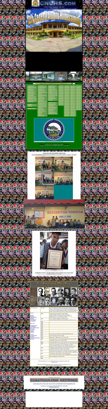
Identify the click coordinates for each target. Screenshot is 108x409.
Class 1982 (67, 114)
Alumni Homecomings (53, 107)
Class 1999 (67, 87)
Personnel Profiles (31, 92)
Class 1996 (67, 92)
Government (32, 320)
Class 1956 (79, 92)
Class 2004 (61, 100)
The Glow (30, 104)
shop (0, 408)
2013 (42, 356)
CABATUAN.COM (37, 383)
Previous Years (41, 89)
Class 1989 (67, 103)
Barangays (32, 316)
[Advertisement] (54, 62)
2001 (42, 328)
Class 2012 (61, 87)
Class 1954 (79, 95)
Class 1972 (73, 98)
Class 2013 (61, 86)
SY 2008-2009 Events (43, 86)
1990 (42, 325)
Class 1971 (73, 100)
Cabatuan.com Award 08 (53, 92)
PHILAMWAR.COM (70, 383)
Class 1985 (67, 109)
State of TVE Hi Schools (32, 100)
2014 (42, 358)
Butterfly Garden (42, 98)
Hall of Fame (51, 110)
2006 (42, 337)
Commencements (42, 90)
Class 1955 (79, 93)
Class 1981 (67, 115)
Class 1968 (73, 104)
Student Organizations (43, 104)
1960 (42, 313)
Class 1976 (73, 92)
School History (31, 89)
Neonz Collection (42, 115)
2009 (42, 343)
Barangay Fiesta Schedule (33, 318)
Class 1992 (67, 98)
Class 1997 (67, 90)
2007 (42, 339)
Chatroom (40, 112)
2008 (42, 342)
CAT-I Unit (40, 93)
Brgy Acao (32, 323)
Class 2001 (61, 104)
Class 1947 (79, 106)
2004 (42, 333)
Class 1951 (79, 100)
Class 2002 (61, 103)
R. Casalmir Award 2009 (53, 93)
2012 (42, 353)
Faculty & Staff (31, 90)
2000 (42, 326)
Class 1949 (79, 103)
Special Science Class (43, 101)
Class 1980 (73, 86)
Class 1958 (79, 89)
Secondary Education (43, 103)
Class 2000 (67, 86)
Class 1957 (79, 90)
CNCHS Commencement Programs (33, 335)
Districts (32, 315)
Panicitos (32, 332)
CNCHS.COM (45, 383)
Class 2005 (61, 98)
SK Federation (33, 319)
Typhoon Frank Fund (52, 98)
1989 (42, 323)
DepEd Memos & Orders (32, 98)
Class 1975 (73, 93)
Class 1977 (73, 90)
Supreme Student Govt (43, 106)
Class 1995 (67, 93)
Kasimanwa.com (33, 325)
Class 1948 (79, 104)
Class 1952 (79, 98)
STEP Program (41, 100)
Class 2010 (61, 90)
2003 (42, 332)
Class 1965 (73, 109)
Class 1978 (73, 89)
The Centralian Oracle (34, 327)
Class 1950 (79, 101)
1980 (42, 321)
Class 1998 (67, 89)
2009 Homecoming (52, 104)
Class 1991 (67, 100)
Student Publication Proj (43, 92)
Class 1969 (73, 103)
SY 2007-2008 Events (43, 87)
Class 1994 (67, 95)
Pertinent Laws (31, 101)
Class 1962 (73, 114)
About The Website (52, 86)
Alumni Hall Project (52, 112)
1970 (42, 318)
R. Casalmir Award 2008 (53, 95)
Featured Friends (52, 87)
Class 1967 (73, 106)
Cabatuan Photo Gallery (53, 113)
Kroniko (32, 331)
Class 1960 (79, 86)
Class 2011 (61, 89)
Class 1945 (79, 109)
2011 (42, 350)
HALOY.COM (52, 383)
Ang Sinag (32, 329)
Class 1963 (73, 112)
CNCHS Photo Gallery (43, 95)
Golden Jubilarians (52, 109)
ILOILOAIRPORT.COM (61, 383)
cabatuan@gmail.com (54, 387)
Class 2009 (61, 92)
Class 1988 (67, 104)
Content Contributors (32, 108)
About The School (31, 86)
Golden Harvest (41, 109)
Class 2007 (61, 95)
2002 (42, 330)
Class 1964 (73, 111)
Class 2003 (61, 101)
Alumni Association (52, 102)
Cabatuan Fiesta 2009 (32, 87)
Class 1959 (79, 87)
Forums (40, 114)
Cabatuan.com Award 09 (53, 90)
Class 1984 (67, 111)
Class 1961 (73, 115)
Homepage (51, 100)
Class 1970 (73, 101)
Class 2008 (61, 93)
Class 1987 (67, 106)
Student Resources (42, 111)
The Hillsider (33, 326)
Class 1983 (67, 112)
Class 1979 (73, 87)
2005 (42, 335)
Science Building (31, 93)
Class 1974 (73, 95)
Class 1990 (67, 101)
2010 (42, 347)
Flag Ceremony (31, 95)
